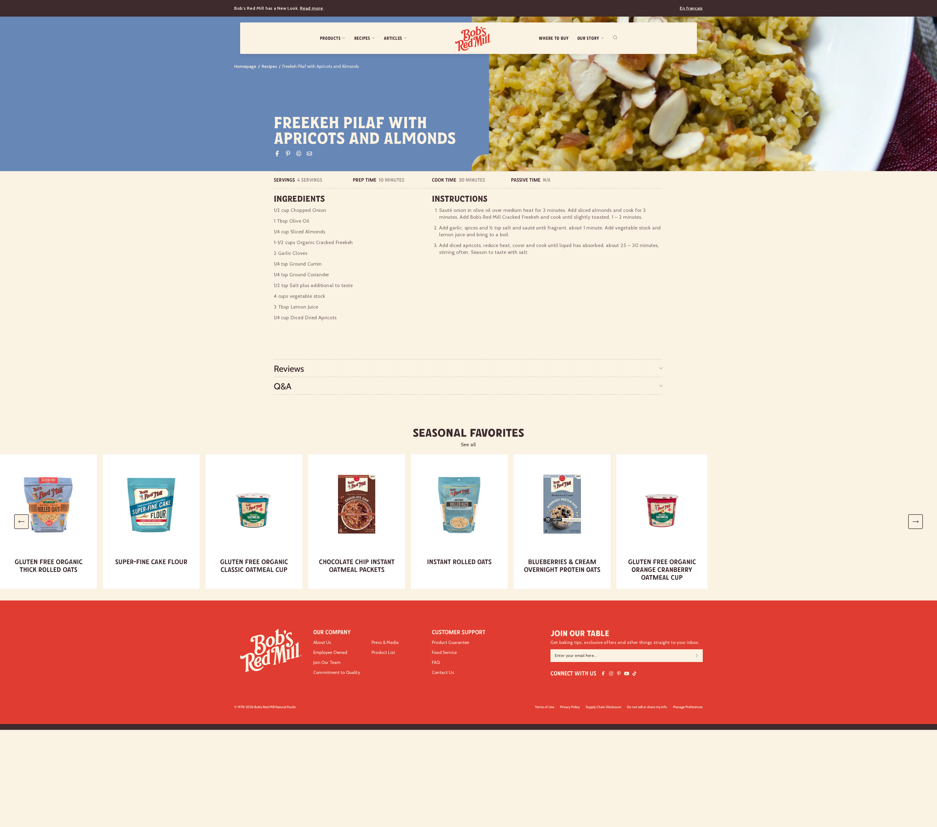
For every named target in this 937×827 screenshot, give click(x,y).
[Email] (309, 153)
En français (691, 8)
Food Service (444, 652)
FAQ (436, 662)
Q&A (282, 386)
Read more (311, 8)
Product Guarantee (450, 642)
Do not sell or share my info (647, 707)
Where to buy (554, 38)
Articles (393, 38)
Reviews (289, 368)
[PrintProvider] (298, 153)
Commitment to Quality (336, 672)
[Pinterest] (288, 153)
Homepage (245, 66)
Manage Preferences (688, 707)
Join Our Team (327, 662)
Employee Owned (330, 652)
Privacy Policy (570, 707)
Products (330, 38)
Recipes (362, 38)
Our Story (588, 38)
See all (468, 444)
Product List (383, 652)
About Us (322, 642)
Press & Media (385, 642)
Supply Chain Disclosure (603, 707)
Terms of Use (544, 707)
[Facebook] (277, 153)
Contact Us (443, 672)
